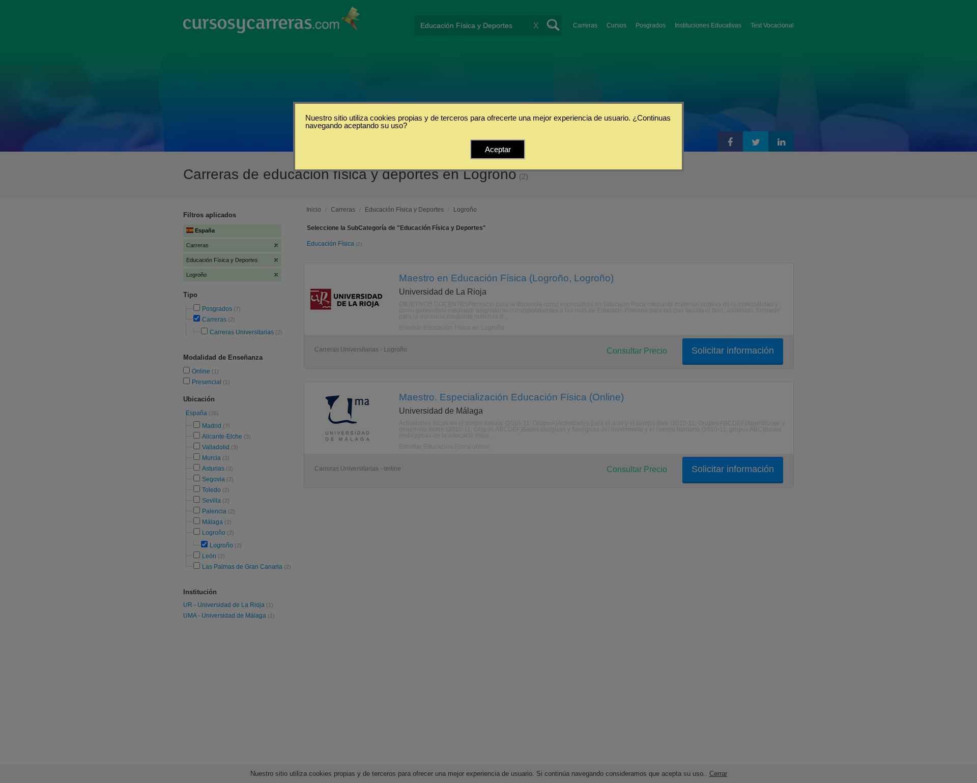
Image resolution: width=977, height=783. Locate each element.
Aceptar (498, 149)
